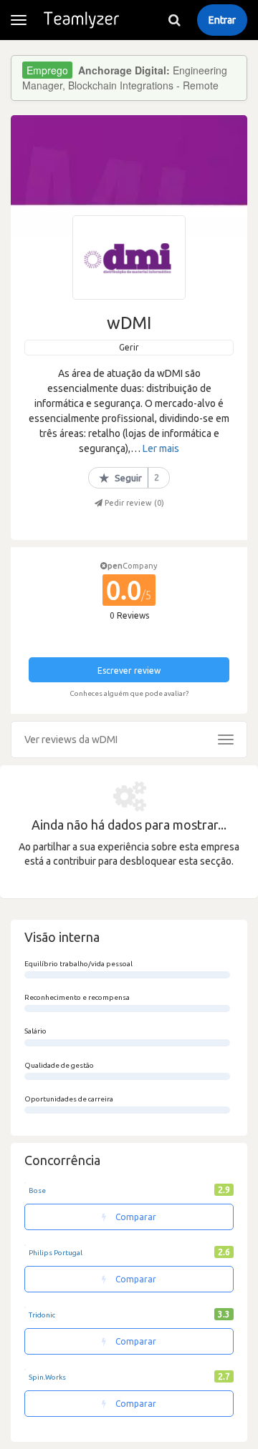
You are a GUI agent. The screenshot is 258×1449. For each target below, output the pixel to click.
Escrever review (129, 670)
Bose (37, 1190)
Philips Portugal (55, 1253)
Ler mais (161, 448)
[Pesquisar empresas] (174, 20)
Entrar (222, 20)
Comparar (134, 1217)
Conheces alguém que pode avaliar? (129, 693)
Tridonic (42, 1315)
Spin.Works (47, 1377)
